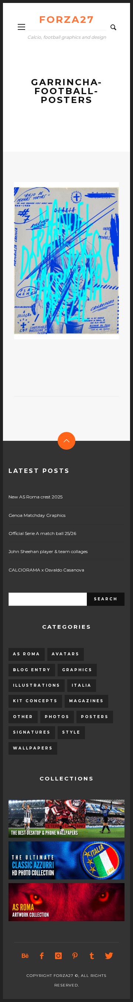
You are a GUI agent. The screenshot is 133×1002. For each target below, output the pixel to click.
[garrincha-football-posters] (54, 260)
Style (71, 732)
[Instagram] (58, 955)
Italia (82, 685)
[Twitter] (108, 955)
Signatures (32, 732)
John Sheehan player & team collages (48, 551)
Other (23, 716)
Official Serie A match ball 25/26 (42, 533)
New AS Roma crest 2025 (35, 497)
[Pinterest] (75, 955)
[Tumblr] (91, 955)
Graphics (77, 670)
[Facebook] (41, 955)
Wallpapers (33, 748)
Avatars (65, 654)
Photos (57, 716)
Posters (95, 716)
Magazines (86, 701)
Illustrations (36, 685)
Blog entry (32, 670)
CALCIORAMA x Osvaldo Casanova (46, 570)
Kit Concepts (35, 701)
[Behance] (25, 955)
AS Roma (26, 654)
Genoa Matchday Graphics (36, 515)
